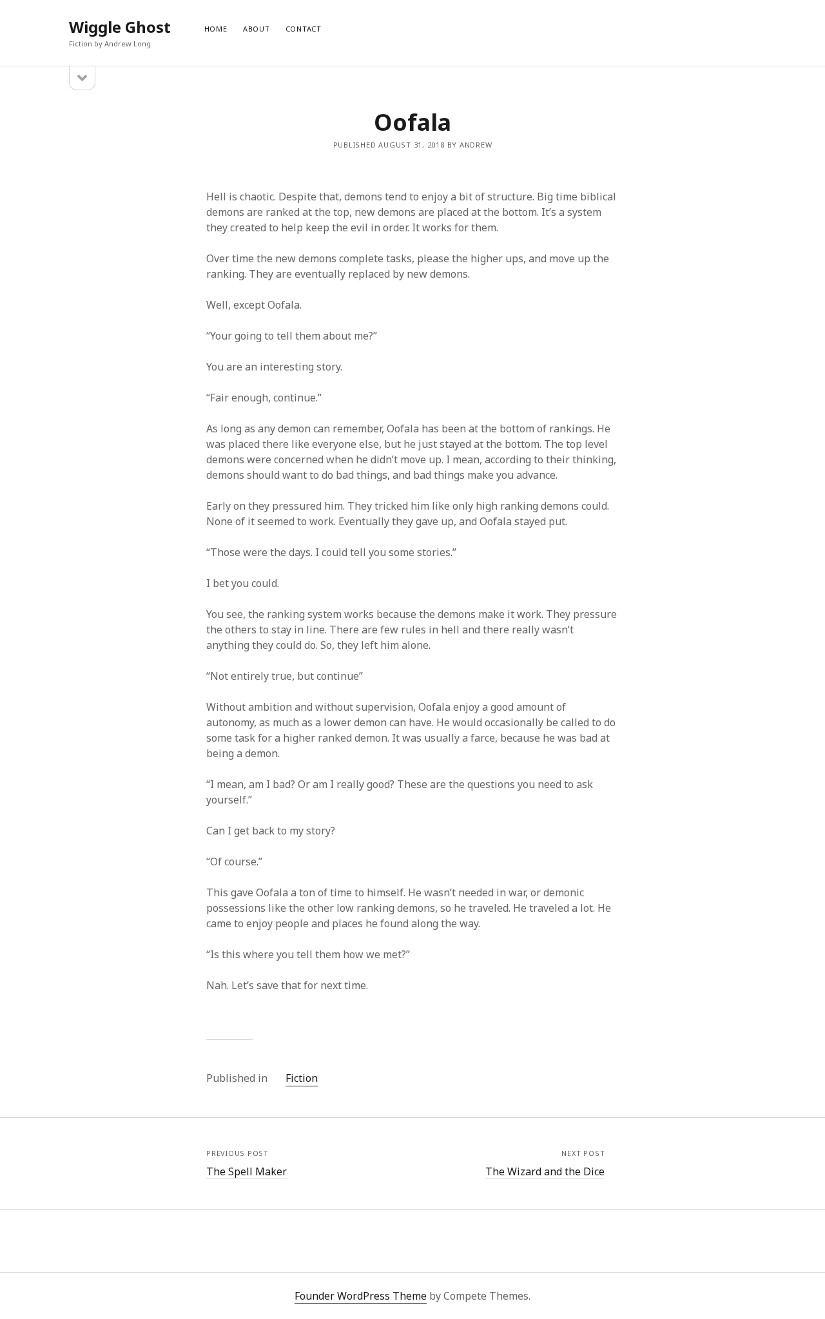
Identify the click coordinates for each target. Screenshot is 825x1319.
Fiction (302, 1078)
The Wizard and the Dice (545, 1171)
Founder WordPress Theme (361, 1296)
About (256, 29)
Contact (304, 29)
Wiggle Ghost (120, 26)
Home (216, 29)
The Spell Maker (246, 1171)
